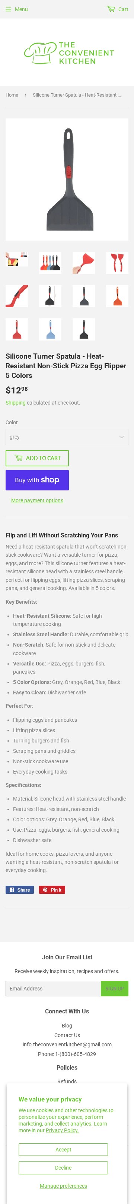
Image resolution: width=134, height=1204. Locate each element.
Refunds (67, 1081)
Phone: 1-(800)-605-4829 (67, 1054)
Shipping (16, 403)
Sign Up (115, 989)
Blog (67, 1026)
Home (12, 95)
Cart (122, 9)
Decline (63, 1168)
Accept (63, 1150)
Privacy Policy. (62, 1130)
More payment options (37, 500)
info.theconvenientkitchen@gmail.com (67, 1044)
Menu (21, 9)
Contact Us (67, 1035)
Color (12, 422)
